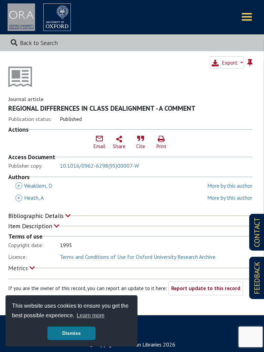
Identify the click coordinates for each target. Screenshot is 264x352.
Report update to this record (205, 288)
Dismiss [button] (71, 333)
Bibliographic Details (36, 216)
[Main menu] (247, 17)
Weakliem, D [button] (34, 185)
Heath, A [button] (30, 197)
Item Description (31, 226)
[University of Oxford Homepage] (57, 17)
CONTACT (257, 232)
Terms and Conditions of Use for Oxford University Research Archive (138, 256)
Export (229, 62)
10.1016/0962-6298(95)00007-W (99, 165)
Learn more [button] (90, 315)
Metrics (19, 268)
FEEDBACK (257, 278)
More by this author (229, 185)
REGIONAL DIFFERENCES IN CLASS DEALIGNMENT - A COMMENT (102, 108)
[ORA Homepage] (21, 17)
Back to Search (39, 43)
